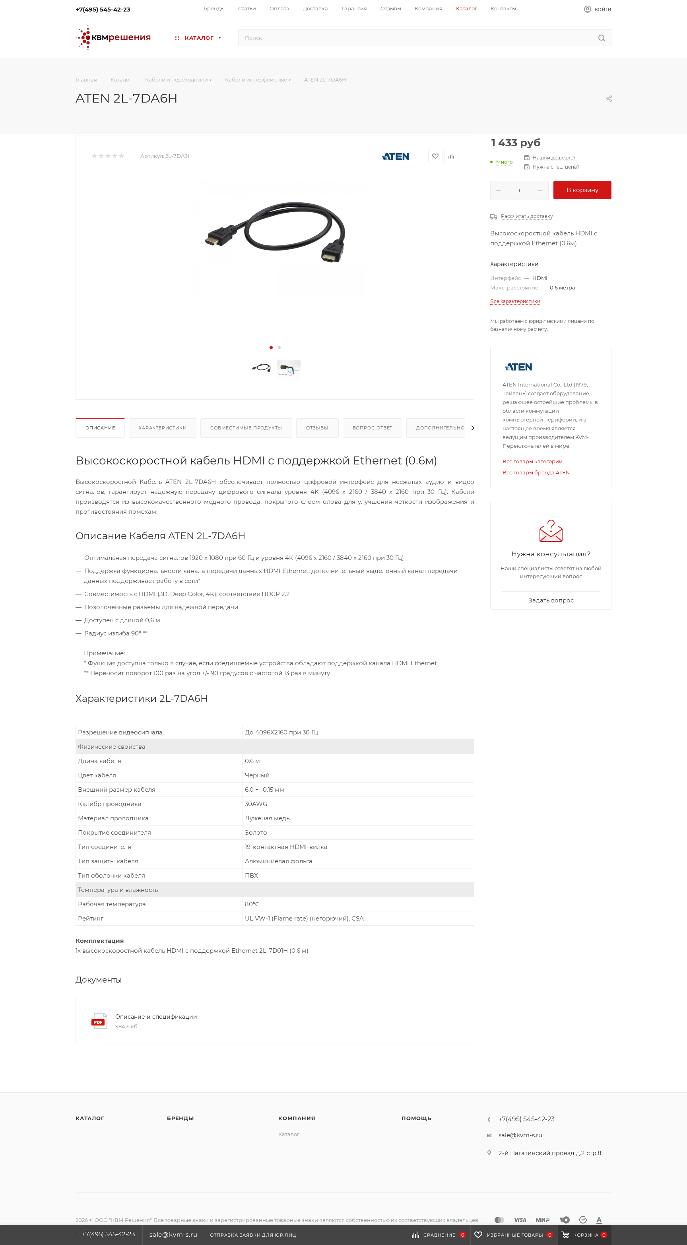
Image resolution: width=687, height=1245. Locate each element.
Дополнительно (440, 428)
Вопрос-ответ (373, 428)
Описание (100, 428)
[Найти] (601, 37)
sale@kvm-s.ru (520, 1135)
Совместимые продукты (246, 428)
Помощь (416, 1118)
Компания (296, 1118)
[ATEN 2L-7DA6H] (274, 235)
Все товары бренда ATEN (536, 472)
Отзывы (317, 428)
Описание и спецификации (156, 1016)
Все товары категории (533, 461)
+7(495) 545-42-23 (103, 9)
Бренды (180, 1118)
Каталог (90, 1118)
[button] (271, 347)
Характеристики (162, 428)
